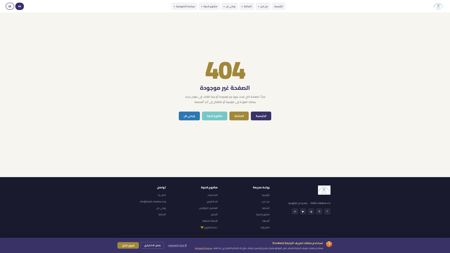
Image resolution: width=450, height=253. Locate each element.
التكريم (214, 214)
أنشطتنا (265, 221)
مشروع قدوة (209, 6)
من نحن (263, 6)
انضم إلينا (265, 227)
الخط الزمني (212, 201)
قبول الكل (128, 245)
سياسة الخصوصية (184, 6)
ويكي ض (229, 6)
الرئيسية (278, 6)
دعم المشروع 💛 (209, 227)
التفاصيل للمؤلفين (208, 208)
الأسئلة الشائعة (210, 221)
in (295, 211)
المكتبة (247, 6)
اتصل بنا (162, 195)
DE (9, 6)
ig (311, 211)
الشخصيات (212, 195)
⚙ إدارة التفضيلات (177, 245)
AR (19, 6)
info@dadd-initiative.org (153, 201)
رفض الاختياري (152, 245)
